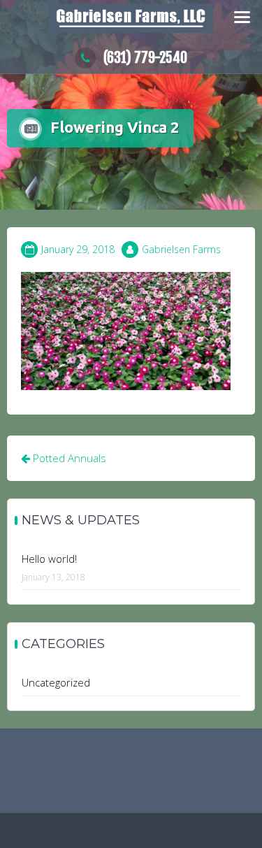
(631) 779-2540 (145, 57)
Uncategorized (56, 682)
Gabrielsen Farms (181, 249)
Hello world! (49, 559)
